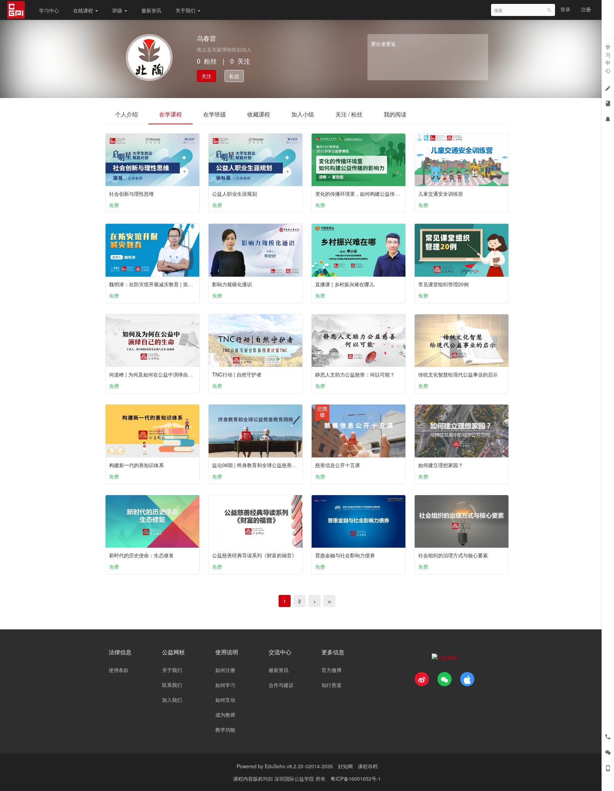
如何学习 (225, 684)
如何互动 (225, 699)
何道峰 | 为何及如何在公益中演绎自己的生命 (158, 374)
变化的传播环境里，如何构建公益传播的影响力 (367, 193)
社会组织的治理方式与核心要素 (453, 555)
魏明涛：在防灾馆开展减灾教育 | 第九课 (153, 284)
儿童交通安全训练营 (440, 193)
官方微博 (331, 669)
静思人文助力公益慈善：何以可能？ (355, 374)
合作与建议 (281, 684)
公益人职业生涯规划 (234, 193)
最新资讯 (151, 10)
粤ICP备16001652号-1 (355, 778)
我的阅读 (395, 114)
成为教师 (225, 714)
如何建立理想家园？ (440, 464)
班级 (118, 10)
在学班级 (214, 114)
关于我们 (186, 10)
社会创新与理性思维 (131, 193)
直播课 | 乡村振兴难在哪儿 (344, 284)
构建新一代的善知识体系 (136, 464)
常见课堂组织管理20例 (443, 284)
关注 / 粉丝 (348, 114)
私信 (234, 76)
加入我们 (172, 699)
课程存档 (368, 766)
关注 (206, 76)
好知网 (345, 766)
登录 (565, 9)
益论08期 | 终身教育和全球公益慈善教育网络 (262, 464)
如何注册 (225, 669)
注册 (586, 9)
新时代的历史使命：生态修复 (141, 555)
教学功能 (225, 729)
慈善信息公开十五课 (337, 464)
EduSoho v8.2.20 (284, 766)
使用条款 (119, 669)
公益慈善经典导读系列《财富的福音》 (254, 555)
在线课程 (84, 10)
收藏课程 (258, 114)
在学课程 (170, 114)
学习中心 (49, 10)
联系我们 (172, 684)
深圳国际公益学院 (295, 778)
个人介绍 (126, 114)
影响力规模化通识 (232, 284)
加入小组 (302, 114)
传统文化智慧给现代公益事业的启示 (458, 374)
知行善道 (331, 684)
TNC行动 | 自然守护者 (237, 374)
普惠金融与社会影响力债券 (345, 555)
